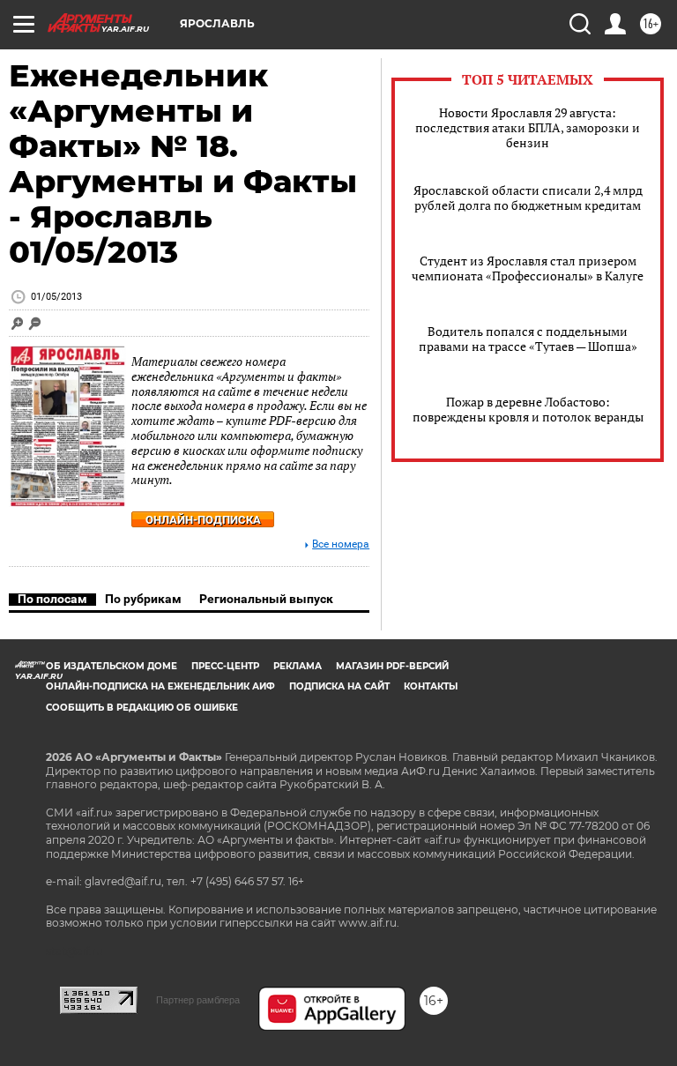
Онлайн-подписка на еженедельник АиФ (160, 686)
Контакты (431, 686)
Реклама (297, 666)
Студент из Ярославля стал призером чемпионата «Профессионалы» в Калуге (528, 268)
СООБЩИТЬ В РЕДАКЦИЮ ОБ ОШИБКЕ (142, 707)
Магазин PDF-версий (392, 666)
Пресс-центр (225, 666)
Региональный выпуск (266, 599)
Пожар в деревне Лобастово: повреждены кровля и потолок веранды (528, 409)
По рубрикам (143, 599)
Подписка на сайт (339, 686)
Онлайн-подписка (203, 519)
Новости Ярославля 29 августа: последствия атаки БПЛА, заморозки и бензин (527, 127)
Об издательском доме (111, 666)
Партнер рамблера (198, 1000)
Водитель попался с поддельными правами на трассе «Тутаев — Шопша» (528, 339)
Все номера (340, 544)
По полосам (52, 599)
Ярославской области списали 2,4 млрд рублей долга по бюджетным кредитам (528, 197)
